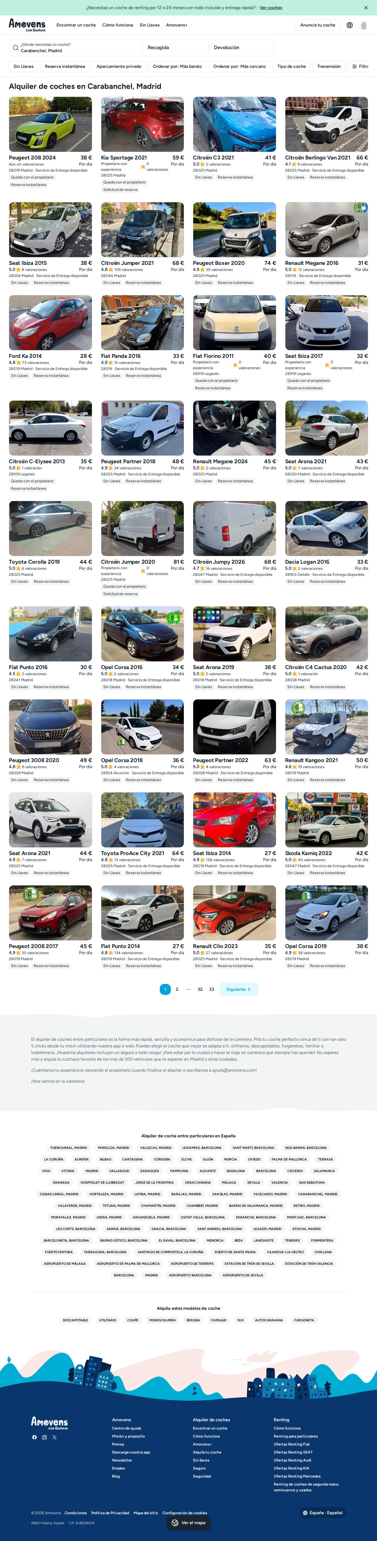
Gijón (208, 1159)
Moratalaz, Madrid (68, 1217)
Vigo (46, 1171)
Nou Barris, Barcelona (306, 1148)
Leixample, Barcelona (202, 1148)
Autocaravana (269, 1320)
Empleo (118, 1468)
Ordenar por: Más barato (177, 66)
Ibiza (239, 1240)
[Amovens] (27, 25)
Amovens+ (177, 25)
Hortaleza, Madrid (106, 1194)
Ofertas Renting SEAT (293, 1452)
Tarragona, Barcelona (105, 1252)
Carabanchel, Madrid (318, 1194)
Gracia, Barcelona (169, 1229)
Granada (61, 1183)
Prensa (118, 1444)
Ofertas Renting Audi (292, 1460)
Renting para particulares (296, 1436)
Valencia (279, 1183)
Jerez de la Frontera (154, 1183)
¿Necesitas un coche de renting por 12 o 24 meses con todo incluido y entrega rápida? (184, 7)
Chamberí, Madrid (202, 1206)
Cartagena (132, 1159)
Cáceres (295, 1171)
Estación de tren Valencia (309, 1264)
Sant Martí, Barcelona (253, 1148)
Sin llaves (201, 1460)
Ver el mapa (193, 1522)
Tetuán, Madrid (116, 1206)
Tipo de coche (291, 66)
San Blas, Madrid (227, 1194)
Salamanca (324, 1171)
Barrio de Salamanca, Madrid (256, 1206)
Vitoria (68, 1171)
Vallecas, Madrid (155, 1148)
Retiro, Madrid (307, 1206)
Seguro (199, 1468)
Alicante (208, 1171)
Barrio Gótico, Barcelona (124, 1240)
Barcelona (266, 1171)
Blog (116, 1476)
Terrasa (325, 1159)
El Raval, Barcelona (177, 1240)
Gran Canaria (198, 1183)
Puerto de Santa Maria (235, 1252)
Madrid (92, 1171)
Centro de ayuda (126, 1428)
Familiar (218, 1320)
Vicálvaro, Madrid (270, 1194)
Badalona (236, 1171)
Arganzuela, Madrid (151, 1217)
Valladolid (119, 1171)
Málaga (229, 1183)
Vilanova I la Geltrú (285, 1252)
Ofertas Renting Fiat (292, 1444)
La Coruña (53, 1159)
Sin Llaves (150, 25)
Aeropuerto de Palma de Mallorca (128, 1264)
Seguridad (202, 1476)
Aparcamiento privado (119, 66)
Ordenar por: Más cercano (239, 66)
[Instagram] (44, 1437)
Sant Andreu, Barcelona (219, 1229)
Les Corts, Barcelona (75, 1229)
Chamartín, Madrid (158, 1206)
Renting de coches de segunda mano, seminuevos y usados (306, 1487)
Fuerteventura (59, 1252)
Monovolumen (162, 1320)
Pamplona (179, 1171)
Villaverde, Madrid (75, 1206)
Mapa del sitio (146, 1513)
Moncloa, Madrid (113, 1148)
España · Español (326, 1512)
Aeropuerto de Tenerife (192, 1264)
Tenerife (292, 1240)
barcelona (124, 1275)
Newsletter (122, 1460)
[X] (54, 1437)
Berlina (193, 1320)
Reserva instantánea (65, 66)
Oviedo (254, 1159)
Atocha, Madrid (306, 1229)
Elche (186, 1159)
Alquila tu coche (207, 1452)
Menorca (215, 1240)
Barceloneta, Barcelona (66, 1240)
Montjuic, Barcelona (306, 1217)
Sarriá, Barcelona (123, 1229)
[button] (368, 7)
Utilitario (107, 1320)
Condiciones (76, 1513)
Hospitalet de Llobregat (102, 1183)
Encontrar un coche (76, 25)
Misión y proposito (128, 1436)
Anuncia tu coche (317, 25)
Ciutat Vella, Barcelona (203, 1217)
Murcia (230, 1159)
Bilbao (105, 1159)
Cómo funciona (117, 25)
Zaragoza (149, 1171)
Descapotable (75, 1320)
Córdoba (162, 1159)
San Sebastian (312, 1183)
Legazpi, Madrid (267, 1229)
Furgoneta (304, 1320)
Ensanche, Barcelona (256, 1217)
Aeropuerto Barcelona (190, 1275)
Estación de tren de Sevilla (249, 1264)
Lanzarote (264, 1240)
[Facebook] (34, 1437)
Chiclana (323, 1252)
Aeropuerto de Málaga (65, 1264)
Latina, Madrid (147, 1194)
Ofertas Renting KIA (291, 1468)
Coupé (132, 1320)
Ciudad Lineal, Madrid (59, 1194)
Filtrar (365, 66)
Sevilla (253, 1183)
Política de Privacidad (110, 1513)
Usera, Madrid (109, 1217)
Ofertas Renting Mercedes (297, 1476)
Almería (82, 1159)
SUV (240, 1320)
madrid (151, 1275)
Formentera (322, 1240)
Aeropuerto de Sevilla (243, 1275)
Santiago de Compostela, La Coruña (171, 1252)
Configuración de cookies (184, 1513)
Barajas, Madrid (186, 1194)
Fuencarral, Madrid (69, 1148)
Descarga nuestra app (131, 1452)
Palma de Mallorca (289, 1159)
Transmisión (329, 66)
